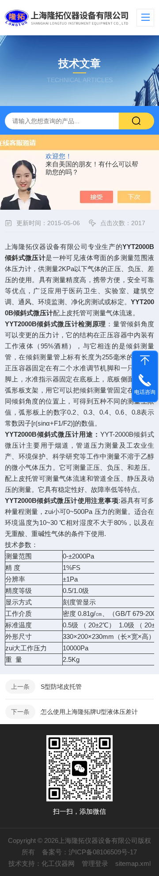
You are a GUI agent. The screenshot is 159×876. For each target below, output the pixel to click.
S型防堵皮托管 (61, 686)
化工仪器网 (58, 863)
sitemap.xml (133, 863)
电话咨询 (144, 392)
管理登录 (95, 863)
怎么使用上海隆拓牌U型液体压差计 (89, 711)
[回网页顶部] (144, 360)
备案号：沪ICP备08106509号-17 (89, 852)
